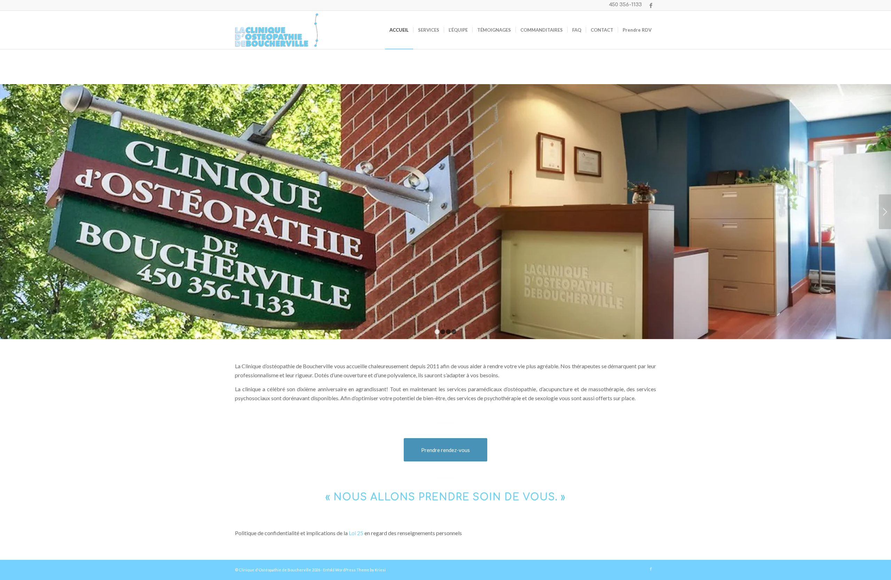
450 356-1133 (625, 5)
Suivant (885, 211)
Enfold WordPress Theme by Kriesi (354, 569)
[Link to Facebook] (651, 5)
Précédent (6, 211)
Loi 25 (356, 533)
